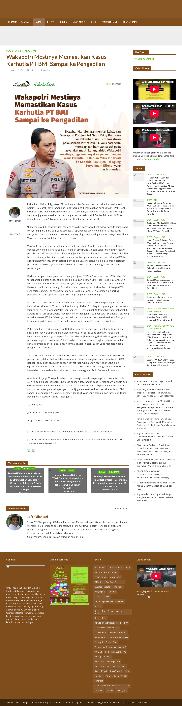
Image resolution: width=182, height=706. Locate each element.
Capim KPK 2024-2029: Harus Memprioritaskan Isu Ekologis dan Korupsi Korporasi (161, 362)
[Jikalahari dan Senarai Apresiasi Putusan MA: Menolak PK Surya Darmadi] (139, 311)
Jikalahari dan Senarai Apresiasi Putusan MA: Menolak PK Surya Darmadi (159, 317)
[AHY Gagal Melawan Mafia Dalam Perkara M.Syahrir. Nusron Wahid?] (139, 264)
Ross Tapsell (116, 671)
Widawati (99, 690)
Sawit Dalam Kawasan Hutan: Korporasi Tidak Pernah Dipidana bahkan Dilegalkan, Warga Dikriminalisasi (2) (156, 462)
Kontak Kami (130, 22)
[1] (77, 366)
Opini (71, 470)
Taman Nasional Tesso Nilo (107, 685)
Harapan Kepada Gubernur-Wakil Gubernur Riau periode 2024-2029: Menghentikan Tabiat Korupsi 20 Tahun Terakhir (67, 481)
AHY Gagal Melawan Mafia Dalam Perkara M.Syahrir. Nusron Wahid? (159, 268)
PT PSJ (98, 656)
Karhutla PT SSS (102, 596)
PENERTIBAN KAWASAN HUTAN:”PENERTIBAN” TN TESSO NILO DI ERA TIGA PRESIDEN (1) (153, 474)
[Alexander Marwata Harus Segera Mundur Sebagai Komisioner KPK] (139, 296)
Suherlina (99, 680)
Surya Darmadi (154, 311)
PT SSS (107, 656)
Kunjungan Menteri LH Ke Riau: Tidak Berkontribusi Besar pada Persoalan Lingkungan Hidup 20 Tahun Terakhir (110, 481)
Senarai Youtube (152, 158)
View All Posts (120, 508)
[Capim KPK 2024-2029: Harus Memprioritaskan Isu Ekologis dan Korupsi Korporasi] (139, 359)
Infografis (118, 586)
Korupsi (19, 51)
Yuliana (109, 690)
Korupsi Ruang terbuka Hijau (108, 622)
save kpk (99, 676)
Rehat (50, 22)
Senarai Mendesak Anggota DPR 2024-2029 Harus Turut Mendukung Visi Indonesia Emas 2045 (160, 284)
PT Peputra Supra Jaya (115, 651)
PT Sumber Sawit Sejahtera (107, 661)
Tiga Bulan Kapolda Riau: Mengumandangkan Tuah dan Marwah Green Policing (155, 436)
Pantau (25, 22)
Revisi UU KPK (119, 666)
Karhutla (112, 591)
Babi (128, 567)
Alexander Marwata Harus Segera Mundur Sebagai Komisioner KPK (159, 300)
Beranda (12, 22)
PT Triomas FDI (102, 666)
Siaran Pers (31, 51)
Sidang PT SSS (120, 676)
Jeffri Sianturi (15, 220)
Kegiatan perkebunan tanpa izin (109, 601)
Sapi (127, 671)
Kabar (38, 22)
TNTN (126, 685)
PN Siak (98, 651)
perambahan (100, 637)
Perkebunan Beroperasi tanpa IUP (110, 647)
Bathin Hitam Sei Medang (106, 572)
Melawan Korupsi (118, 632)
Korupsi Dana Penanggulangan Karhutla (109, 612)
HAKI (93, 22)
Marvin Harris (101, 632)
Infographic (100, 591)
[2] (68, 389)
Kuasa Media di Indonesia (106, 627)
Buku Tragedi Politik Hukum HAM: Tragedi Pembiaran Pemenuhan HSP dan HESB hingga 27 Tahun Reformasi (155, 392)
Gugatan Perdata (102, 586)
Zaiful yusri (121, 690)
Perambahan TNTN (119, 637)
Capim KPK (115, 577)
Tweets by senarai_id (143, 58)
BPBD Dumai (101, 577)
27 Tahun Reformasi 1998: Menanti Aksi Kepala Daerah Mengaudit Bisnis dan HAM (156, 485)
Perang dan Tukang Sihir (106, 642)
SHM (108, 676)
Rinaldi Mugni (101, 671)
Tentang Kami (109, 22)
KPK (126, 622)
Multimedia (79, 22)
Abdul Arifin (100, 567)
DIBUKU (63, 22)
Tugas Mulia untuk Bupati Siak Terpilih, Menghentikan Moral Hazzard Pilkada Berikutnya (155, 497)
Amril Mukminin (115, 567)
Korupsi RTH (100, 618)
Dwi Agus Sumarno (114, 582)
